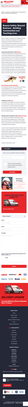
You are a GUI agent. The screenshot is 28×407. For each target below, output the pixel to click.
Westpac (19, 52)
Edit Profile (14, 332)
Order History (14, 334)
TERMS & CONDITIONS (14, 324)
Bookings (14, 339)
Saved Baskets (14, 343)
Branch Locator (14, 315)
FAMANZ (20, 115)
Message (3, 233)
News (6, 5)
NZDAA (24, 115)
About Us (14, 330)
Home (2, 5)
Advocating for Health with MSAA (9, 85)
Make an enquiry (7, 216)
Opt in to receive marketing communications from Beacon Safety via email (15, 165)
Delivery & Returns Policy (8, 403)
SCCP (12, 100)
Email (2, 226)
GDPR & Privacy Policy (20, 403)
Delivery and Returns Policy (14, 319)
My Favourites (14, 341)
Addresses (14, 337)
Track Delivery (14, 317)
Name (2, 220)
